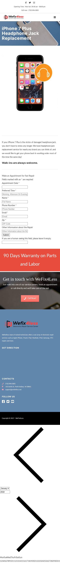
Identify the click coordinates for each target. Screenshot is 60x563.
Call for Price (9, 132)
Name (5, 198)
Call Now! (32, 298)
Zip (4, 220)
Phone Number (9, 205)
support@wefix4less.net (13, 389)
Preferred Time (9, 191)
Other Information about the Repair (17, 228)
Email (5, 213)
